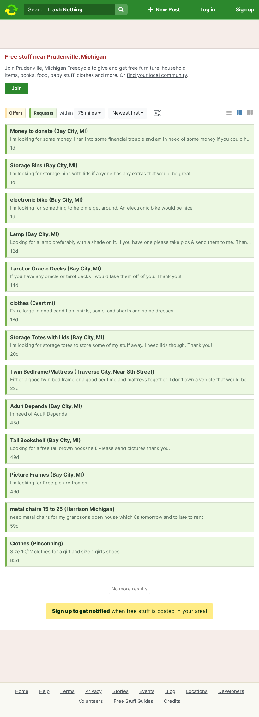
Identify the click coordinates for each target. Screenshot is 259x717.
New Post (166, 9)
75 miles (87, 113)
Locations (197, 691)
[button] (229, 112)
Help (44, 691)
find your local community (157, 75)
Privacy (93, 691)
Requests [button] (44, 113)
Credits (172, 701)
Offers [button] (16, 113)
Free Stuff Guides (133, 701)
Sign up (245, 9)
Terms (67, 691)
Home (21, 691)
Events (146, 691)
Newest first (126, 113)
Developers (231, 691)
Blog (170, 691)
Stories (120, 691)
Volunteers (91, 701)
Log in (207, 9)
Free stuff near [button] (55, 56)
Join (16, 88)
